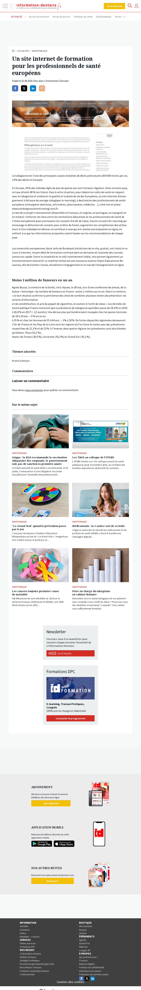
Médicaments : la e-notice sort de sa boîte (98, 526)
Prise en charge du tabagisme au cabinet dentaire (91, 593)
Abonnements (85, 926)
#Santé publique (21, 360)
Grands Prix (84, 943)
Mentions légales (86, 964)
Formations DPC (27, 946)
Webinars (83, 946)
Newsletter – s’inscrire (29, 936)
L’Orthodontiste (27, 974)
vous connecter (34, 390)
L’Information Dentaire (30, 953)
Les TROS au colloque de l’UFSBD (93, 457)
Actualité (24, 926)
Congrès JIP (84, 950)
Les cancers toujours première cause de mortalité (35, 593)
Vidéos (23, 933)
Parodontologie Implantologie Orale (37, 964)
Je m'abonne (114, 6)
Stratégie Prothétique (29, 960)
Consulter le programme (70, 718)
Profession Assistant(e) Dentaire (34, 971)
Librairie (82, 933)
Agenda (82, 940)
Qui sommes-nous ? (88, 957)
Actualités (23, 51)
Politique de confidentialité (91, 967)
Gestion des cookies (70, 982)
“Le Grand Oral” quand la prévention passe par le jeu (39, 527)
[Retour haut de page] (134, 981)
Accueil (13, 50)
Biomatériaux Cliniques (30, 967)
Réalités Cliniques (28, 957)
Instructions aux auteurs (90, 971)
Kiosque (82, 929)
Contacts (83, 960)
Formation (25, 929)
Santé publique (39, 51)
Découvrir (52, 881)
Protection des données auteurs (94, 974)
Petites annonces (28, 943)
